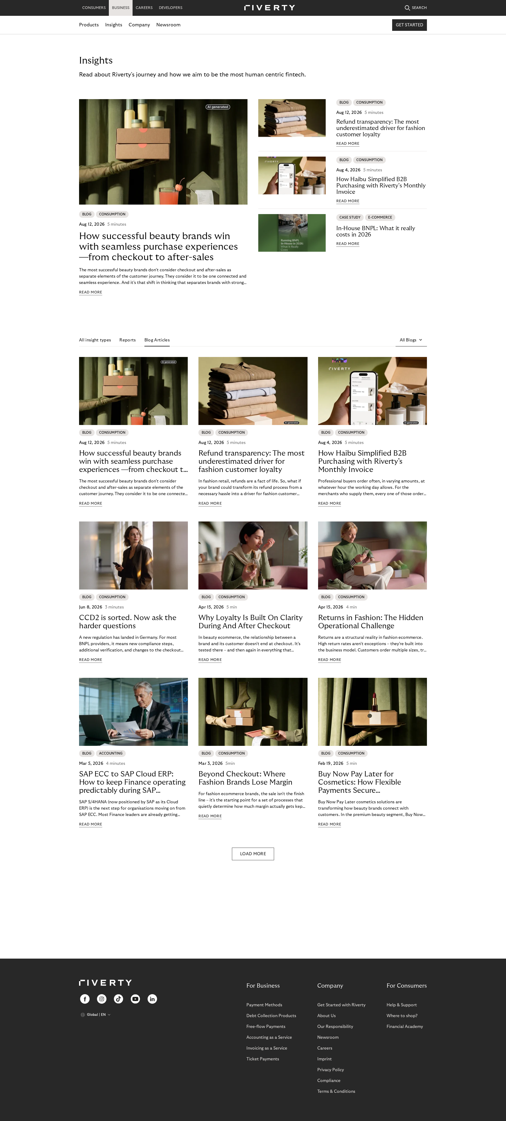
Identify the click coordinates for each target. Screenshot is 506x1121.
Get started (409, 25)
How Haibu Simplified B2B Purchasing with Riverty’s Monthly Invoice (381, 185)
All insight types (95, 340)
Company (139, 24)
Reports (127, 340)
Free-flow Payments (265, 1027)
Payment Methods (264, 1005)
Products (89, 24)
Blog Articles (157, 340)
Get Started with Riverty (341, 1005)
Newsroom (168, 24)
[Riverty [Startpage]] (267, 8)
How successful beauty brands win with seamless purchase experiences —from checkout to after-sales (158, 246)
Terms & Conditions (336, 1091)
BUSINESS (120, 8)
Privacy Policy (330, 1070)
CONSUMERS (94, 8)
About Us (326, 1016)
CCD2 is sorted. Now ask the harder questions (127, 622)
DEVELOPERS (170, 8)
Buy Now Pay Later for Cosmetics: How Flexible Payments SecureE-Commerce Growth (359, 782)
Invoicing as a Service (266, 1048)
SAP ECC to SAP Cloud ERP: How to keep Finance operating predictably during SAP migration (132, 782)
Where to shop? (402, 1016)
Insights (113, 24)
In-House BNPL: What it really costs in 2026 (375, 231)
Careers (324, 1048)
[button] (411, 340)
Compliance (328, 1081)
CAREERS (144, 8)
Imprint (324, 1059)
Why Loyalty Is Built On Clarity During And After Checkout (250, 622)
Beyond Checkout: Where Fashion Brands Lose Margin (245, 778)
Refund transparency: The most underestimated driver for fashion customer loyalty (380, 128)
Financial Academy (405, 1027)
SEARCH (419, 8)
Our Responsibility (335, 1027)
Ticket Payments (262, 1059)
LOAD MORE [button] (253, 854)
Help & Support (402, 1005)
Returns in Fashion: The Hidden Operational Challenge (371, 622)
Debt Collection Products (271, 1016)
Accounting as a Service (269, 1037)
